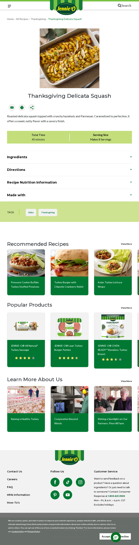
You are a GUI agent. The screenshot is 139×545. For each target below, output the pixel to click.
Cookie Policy (18, 531)
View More (126, 244)
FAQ (10, 487)
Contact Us (14, 471)
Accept (106, 536)
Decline (124, 536)
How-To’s (13, 502)
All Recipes (22, 18)
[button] (116, 537)
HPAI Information (18, 494)
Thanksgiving (38, 18)
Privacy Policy (34, 531)
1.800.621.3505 (116, 496)
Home (10, 18)
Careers (12, 479)
